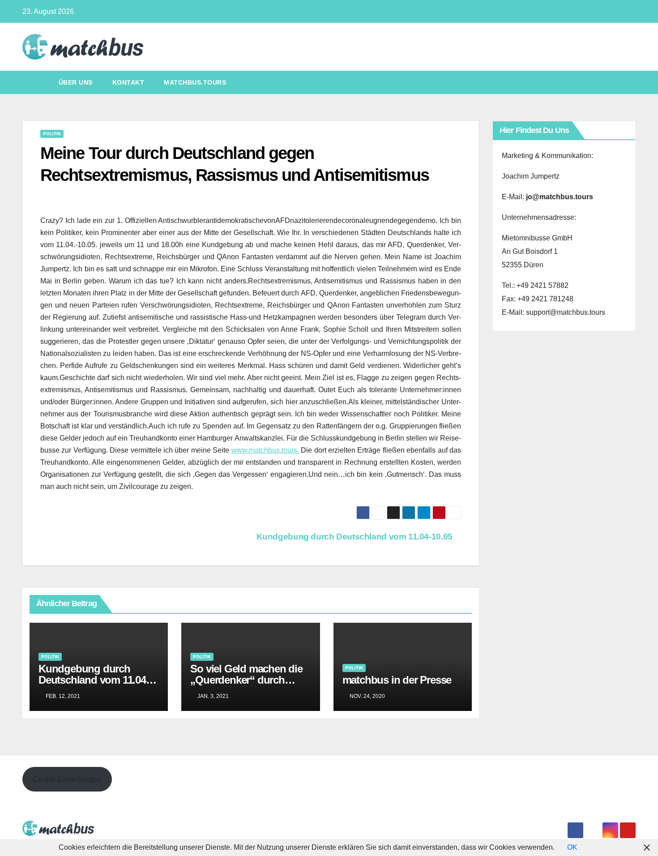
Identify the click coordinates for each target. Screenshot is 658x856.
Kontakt (128, 82)
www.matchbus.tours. (265, 450)
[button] (629, 82)
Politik (52, 133)
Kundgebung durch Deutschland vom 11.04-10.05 (355, 536)
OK (572, 847)
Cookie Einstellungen (67, 779)
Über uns (76, 82)
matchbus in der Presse (397, 680)
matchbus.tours (195, 82)
